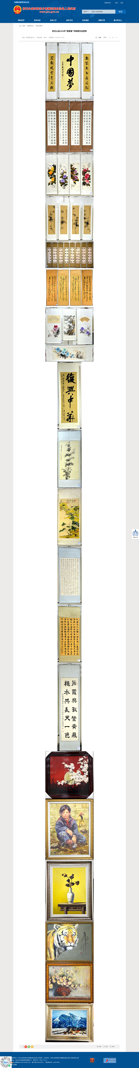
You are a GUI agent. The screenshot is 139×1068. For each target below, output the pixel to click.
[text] (102, 12)
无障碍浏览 (107, 2)
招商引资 (101, 20)
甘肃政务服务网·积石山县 (21, 2)
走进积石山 (30, 25)
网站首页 (21, 20)
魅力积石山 (118, 20)
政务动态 (37, 20)
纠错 (100, 1046)
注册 (121, 2)
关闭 (113, 1046)
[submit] (120, 12)
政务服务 (85, 20)
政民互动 (69, 20)
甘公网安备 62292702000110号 (21, 1062)
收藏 (99, 37)
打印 (106, 1046)
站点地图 (14, 1064)
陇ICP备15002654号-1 (38, 1062)
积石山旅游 (39, 25)
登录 (116, 2)
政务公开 (53, 20)
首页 (23, 25)
